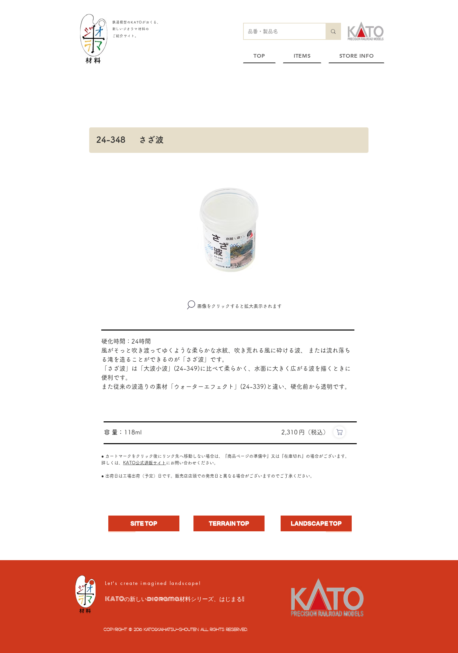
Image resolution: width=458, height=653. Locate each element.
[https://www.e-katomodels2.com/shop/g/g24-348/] (339, 432)
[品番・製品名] (333, 31)
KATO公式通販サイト (144, 463)
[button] (229, 230)
